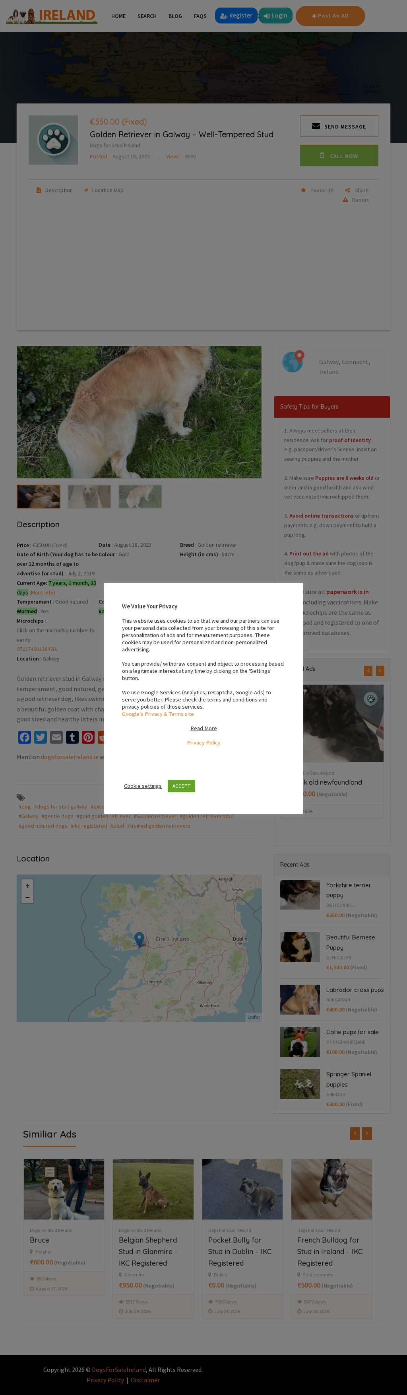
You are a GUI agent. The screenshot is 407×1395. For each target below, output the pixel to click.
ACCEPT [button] (181, 786)
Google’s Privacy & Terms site (158, 713)
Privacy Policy (204, 742)
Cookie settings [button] (143, 785)
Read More (203, 728)
